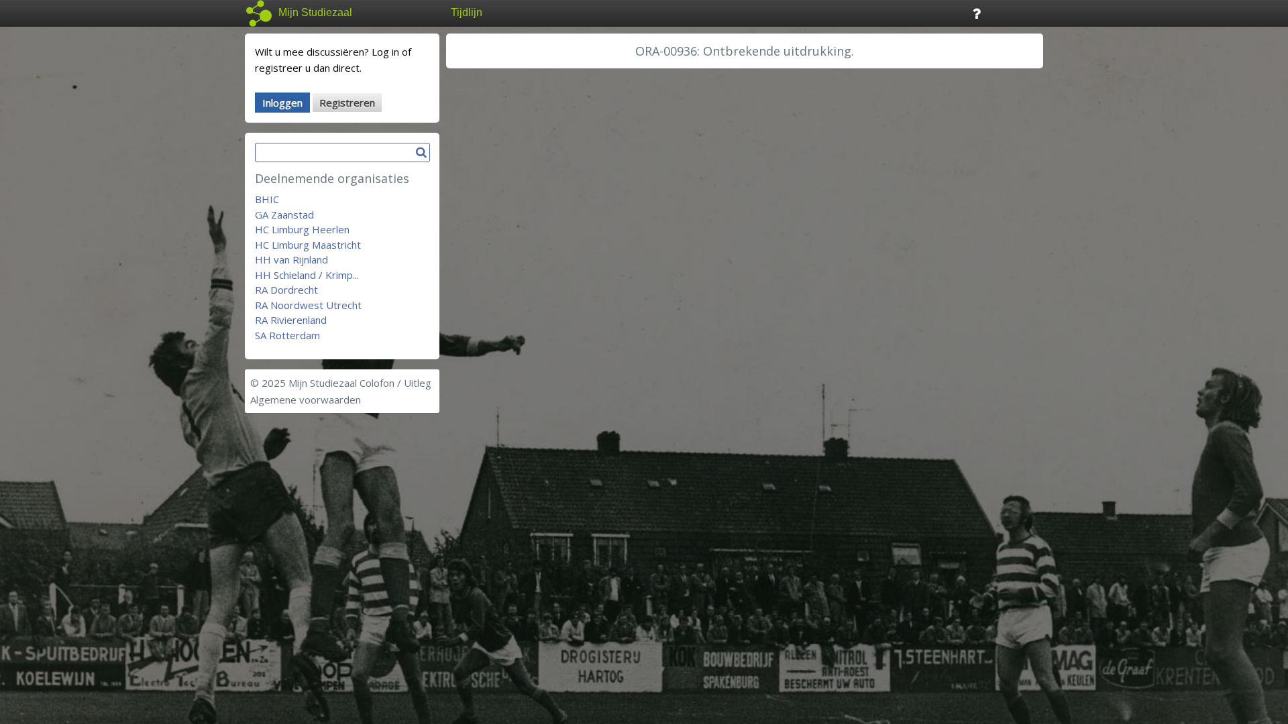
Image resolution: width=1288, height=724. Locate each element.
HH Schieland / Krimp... (307, 275)
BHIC (267, 199)
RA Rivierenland (291, 319)
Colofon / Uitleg (395, 382)
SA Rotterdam (287, 335)
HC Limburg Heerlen (302, 229)
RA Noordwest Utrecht (308, 305)
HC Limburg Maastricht (308, 244)
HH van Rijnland (291, 259)
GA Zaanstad (284, 214)
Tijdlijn (466, 12)
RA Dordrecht (286, 289)
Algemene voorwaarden (305, 399)
